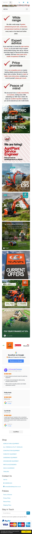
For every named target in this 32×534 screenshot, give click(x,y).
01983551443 (8, 483)
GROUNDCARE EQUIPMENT (11, 461)
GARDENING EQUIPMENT (10, 457)
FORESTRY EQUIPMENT (10, 454)
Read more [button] (6, 421)
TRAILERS (6, 471)
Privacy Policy (6, 498)
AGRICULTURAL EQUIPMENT (11, 443)
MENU (5, 9)
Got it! (26, 531)
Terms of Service (7, 494)
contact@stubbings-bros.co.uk (13, 486)
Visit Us (5, 479)
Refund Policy (6, 501)
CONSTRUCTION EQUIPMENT (11, 450)
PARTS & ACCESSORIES (9, 464)
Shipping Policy (7, 505)
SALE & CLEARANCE (8, 468)
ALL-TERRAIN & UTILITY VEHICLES (12, 447)
